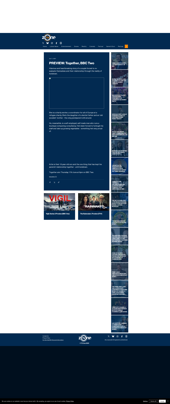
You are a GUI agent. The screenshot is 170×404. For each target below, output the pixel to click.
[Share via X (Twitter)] (54, 182)
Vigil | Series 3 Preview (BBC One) (58, 214)
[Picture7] (56, 43)
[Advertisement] (32, 4)
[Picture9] (61, 43)
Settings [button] (145, 401)
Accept (162, 401)
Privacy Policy (70, 401)
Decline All (153, 401)
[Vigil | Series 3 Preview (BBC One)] (59, 202)
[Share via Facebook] (50, 182)
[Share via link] (59, 182)
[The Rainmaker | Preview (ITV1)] (93, 202)
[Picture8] (47, 43)
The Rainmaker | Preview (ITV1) (91, 214)
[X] (43, 43)
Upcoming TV (53, 177)
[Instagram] (52, 43)
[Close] (168, 401)
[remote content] (76, 147)
